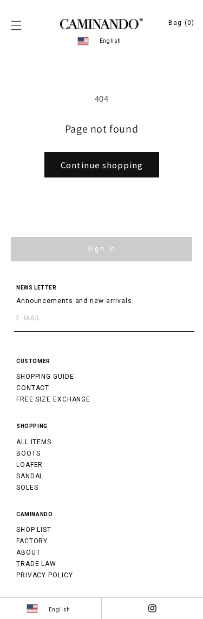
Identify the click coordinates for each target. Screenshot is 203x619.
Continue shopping (102, 164)
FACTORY (32, 541)
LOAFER (29, 465)
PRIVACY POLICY (44, 575)
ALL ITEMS (33, 442)
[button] (16, 25)
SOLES (27, 487)
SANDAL (29, 476)
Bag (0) (181, 23)
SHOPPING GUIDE (45, 376)
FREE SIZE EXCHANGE (53, 399)
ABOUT (28, 552)
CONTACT (32, 388)
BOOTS (28, 453)
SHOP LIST (33, 530)
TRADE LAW (36, 564)
